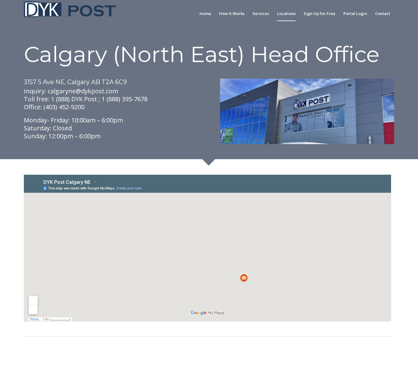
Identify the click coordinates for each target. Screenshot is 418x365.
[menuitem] (205, 13)
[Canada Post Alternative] (70, 13)
